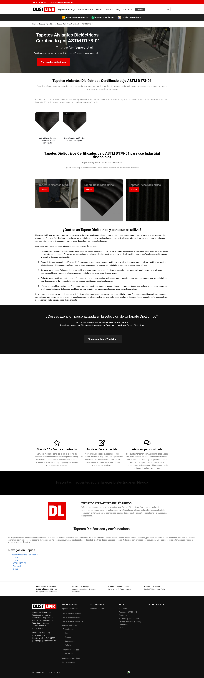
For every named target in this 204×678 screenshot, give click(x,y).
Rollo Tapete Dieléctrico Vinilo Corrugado (74, 139)
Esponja (68, 637)
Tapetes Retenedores (72, 613)
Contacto (123, 615)
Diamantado (70, 641)
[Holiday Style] (147, 200)
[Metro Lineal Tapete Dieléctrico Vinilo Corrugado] (47, 123)
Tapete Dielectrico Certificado (68, 24)
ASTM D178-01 (19, 563)
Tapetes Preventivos (71, 617)
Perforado (69, 653)
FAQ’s (121, 628)
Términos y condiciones (129, 618)
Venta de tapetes (97, 609)
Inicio (34, 24)
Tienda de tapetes (68, 662)
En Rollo (68, 645)
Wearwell (17, 566)
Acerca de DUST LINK (128, 612)
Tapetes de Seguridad (70, 658)
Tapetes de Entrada (69, 609)
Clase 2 (16, 557)
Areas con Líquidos (71, 650)
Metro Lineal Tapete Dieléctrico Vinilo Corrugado (47, 140)
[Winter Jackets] (102, 200)
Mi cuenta (123, 609)
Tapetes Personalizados (73, 621)
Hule (66, 633)
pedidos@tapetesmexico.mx (61, 2)
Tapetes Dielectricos (46, 24)
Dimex (15, 569)
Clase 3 (16, 560)
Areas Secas (68, 629)
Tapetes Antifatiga (69, 625)
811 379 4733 (41, 2)
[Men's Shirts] (56, 193)
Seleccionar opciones (47, 147)
